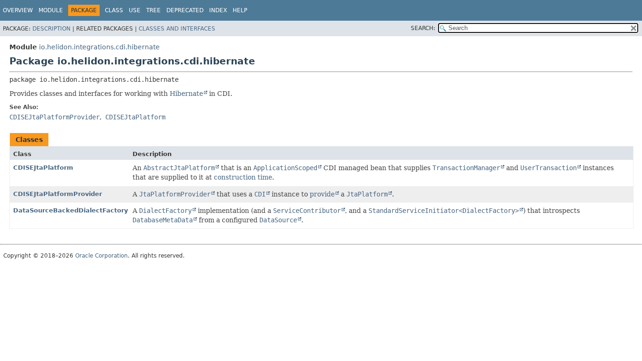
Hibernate (186, 93)
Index (218, 10)
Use (135, 10)
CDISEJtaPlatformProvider (57, 193)
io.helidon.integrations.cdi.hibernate (99, 47)
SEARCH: (423, 28)
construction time (243, 177)
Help (240, 10)
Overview (18, 10)
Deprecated (185, 10)
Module (51, 10)
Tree (153, 10)
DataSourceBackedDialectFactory (70, 210)
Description (51, 28)
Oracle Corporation (101, 255)
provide (322, 194)
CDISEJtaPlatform (43, 167)
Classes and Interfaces (177, 28)
